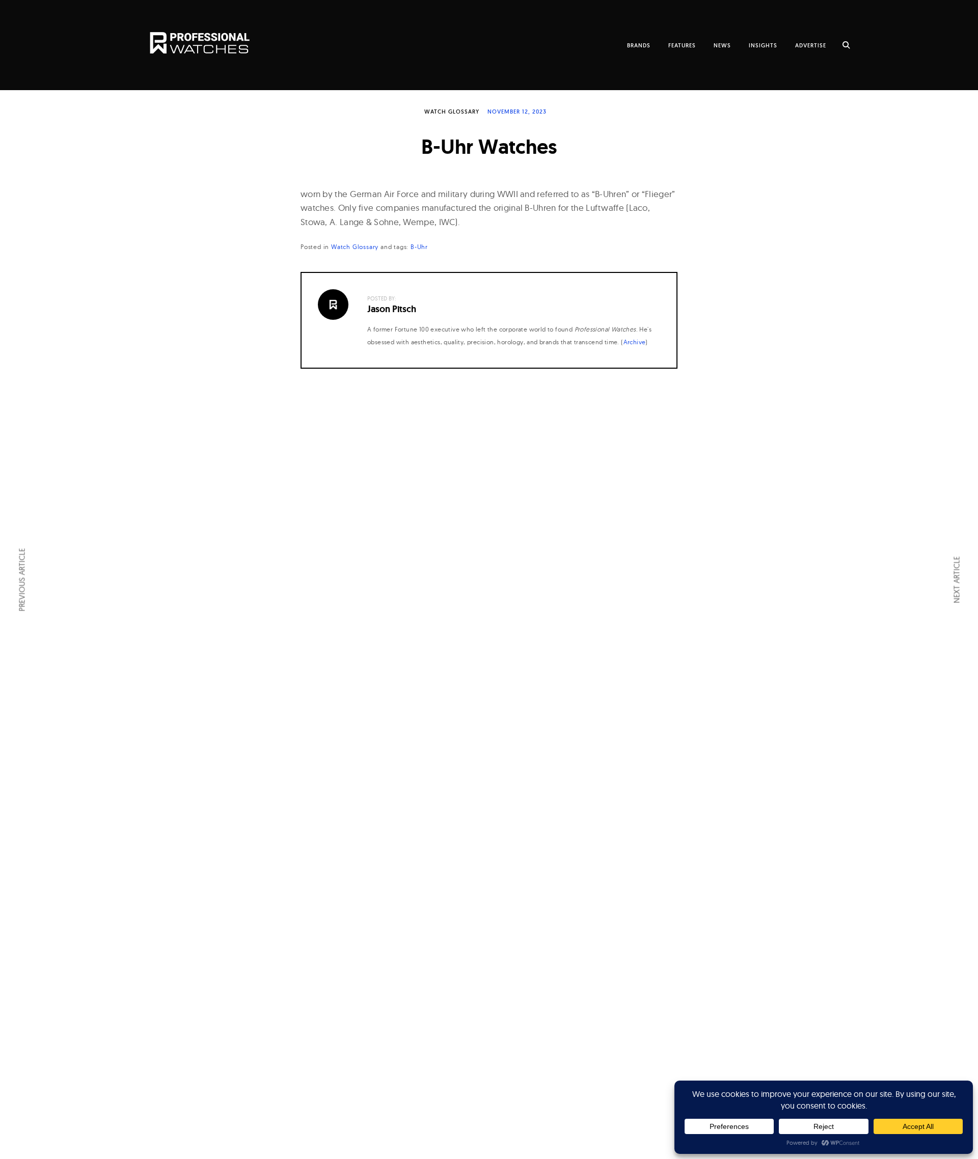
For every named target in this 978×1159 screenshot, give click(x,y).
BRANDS (638, 45)
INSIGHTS (763, 45)
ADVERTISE (810, 45)
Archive (634, 342)
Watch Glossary (451, 111)
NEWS (722, 45)
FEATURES (682, 45)
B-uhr (419, 247)
